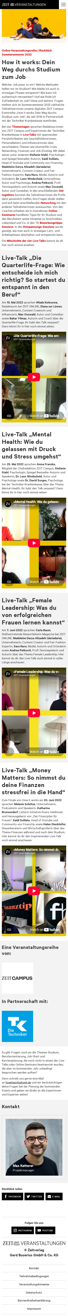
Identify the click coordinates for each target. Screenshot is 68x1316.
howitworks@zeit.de (18, 1082)
